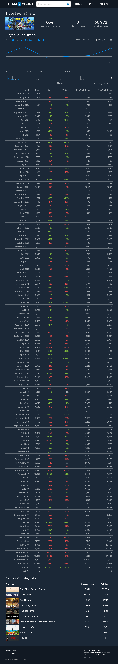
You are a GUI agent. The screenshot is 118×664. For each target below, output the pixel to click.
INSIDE (23, 638)
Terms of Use (10, 654)
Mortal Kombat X (29, 616)
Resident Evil (27, 611)
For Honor (25, 600)
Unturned (25, 594)
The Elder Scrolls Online (33, 589)
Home (78, 4)
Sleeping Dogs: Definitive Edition (37, 622)
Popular (90, 4)
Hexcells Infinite (28, 627)
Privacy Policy (11, 650)
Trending (104, 4)
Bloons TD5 (26, 632)
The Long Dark (28, 605)
